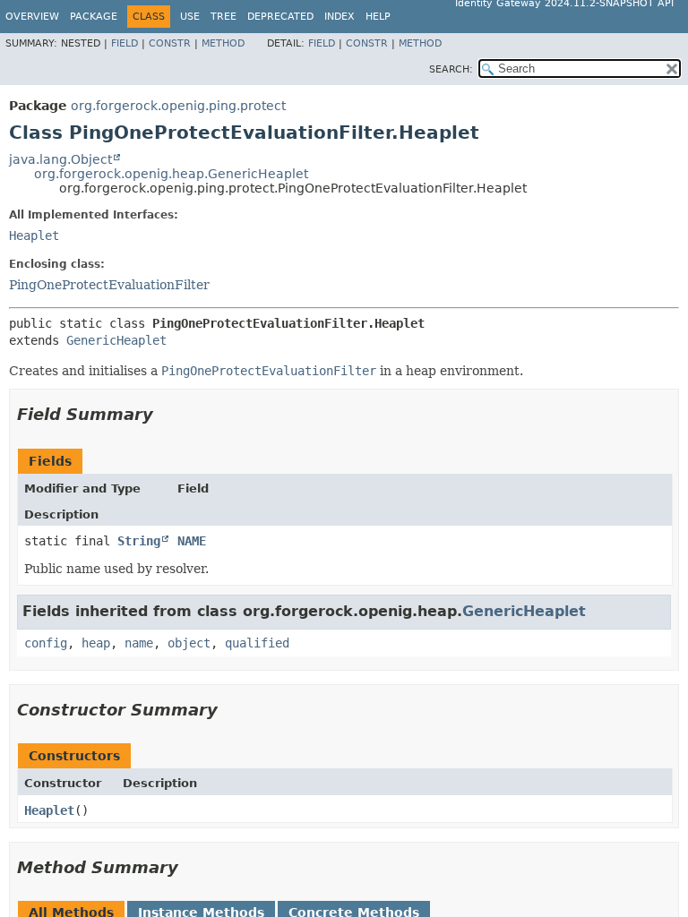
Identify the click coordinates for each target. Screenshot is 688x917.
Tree (223, 16)
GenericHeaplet (116, 340)
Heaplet (34, 235)
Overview (32, 16)
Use (190, 16)
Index (339, 16)
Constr (170, 43)
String (138, 541)
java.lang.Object (60, 159)
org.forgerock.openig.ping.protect (178, 106)
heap (96, 643)
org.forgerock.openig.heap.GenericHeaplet (171, 174)
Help (378, 16)
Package (93, 16)
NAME (191, 541)
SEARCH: (451, 69)
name (139, 643)
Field (124, 43)
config (45, 643)
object (189, 643)
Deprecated (280, 16)
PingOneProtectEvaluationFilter (109, 285)
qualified (257, 643)
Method (223, 43)
